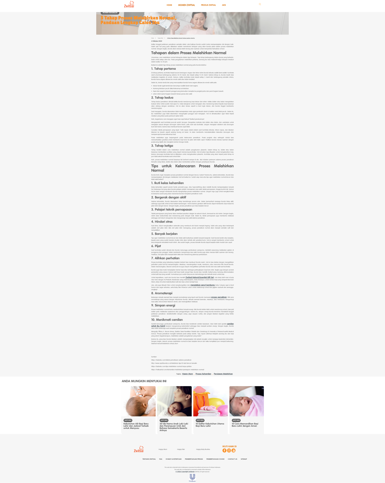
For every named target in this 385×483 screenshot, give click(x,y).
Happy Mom (187, 374)
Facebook (224, 450)
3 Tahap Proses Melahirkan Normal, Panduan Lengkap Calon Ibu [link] (181, 38)
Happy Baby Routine (203, 449)
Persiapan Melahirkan (223, 374)
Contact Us (232, 459)
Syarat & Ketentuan (173, 459)
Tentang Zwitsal (149, 459)
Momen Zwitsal (186, 5)
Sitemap (244, 459)
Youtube (234, 450)
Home (169, 5)
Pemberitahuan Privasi (194, 459)
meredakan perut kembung (202, 285)
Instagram (229, 450)
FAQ (160, 459)
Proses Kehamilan (203, 374)
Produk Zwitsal (208, 5)
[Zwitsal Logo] (129, 4)
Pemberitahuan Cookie (215, 459)
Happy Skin (181, 449)
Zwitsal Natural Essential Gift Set (200, 277)
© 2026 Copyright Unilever (185, 471)
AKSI (224, 5)
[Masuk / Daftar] (260, 4)
